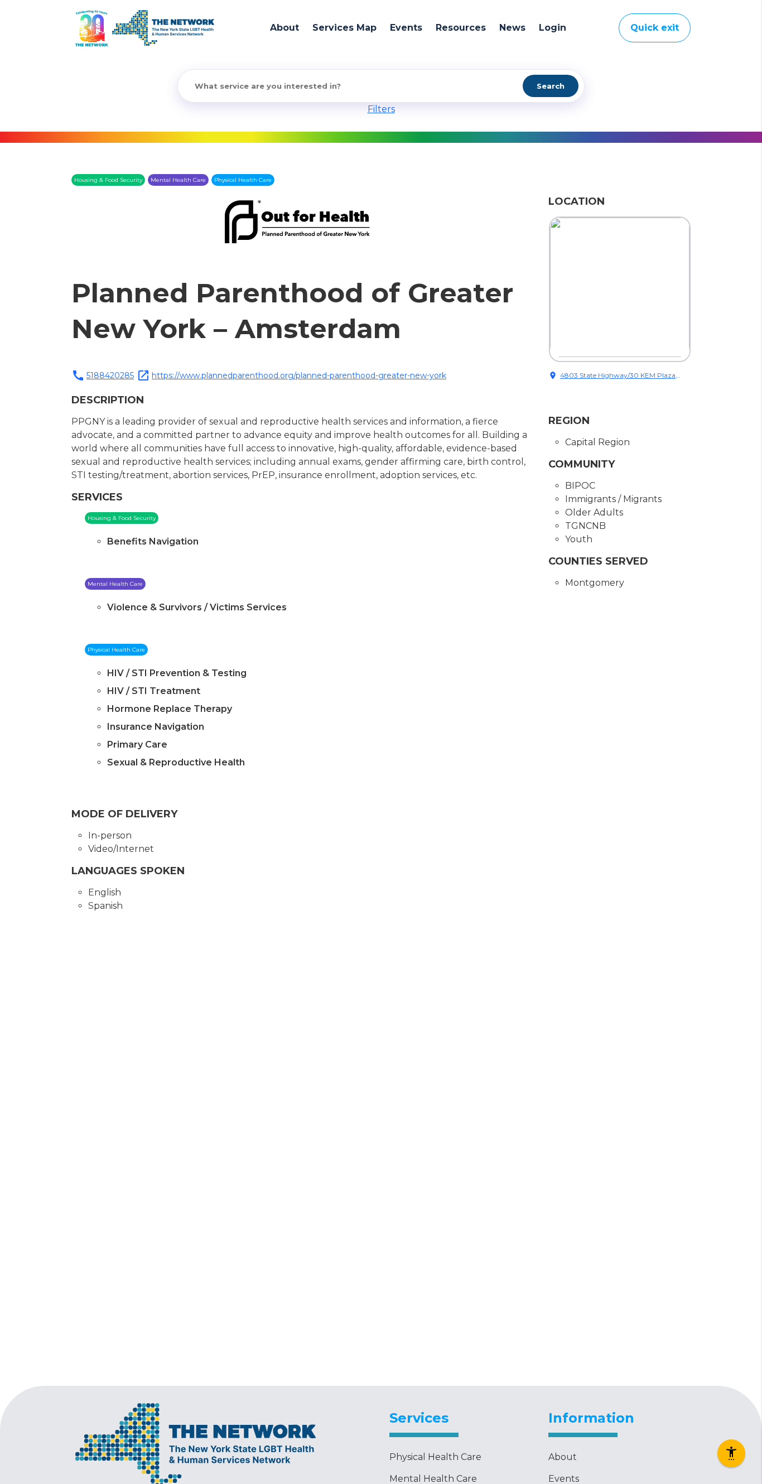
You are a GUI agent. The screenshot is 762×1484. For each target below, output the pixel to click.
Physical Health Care (435, 1457)
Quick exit (654, 27)
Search (551, 85)
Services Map (344, 27)
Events (406, 27)
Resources (461, 27)
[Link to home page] (163, 27)
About (284, 27)
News (512, 27)
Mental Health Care (433, 1478)
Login (552, 27)
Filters (381, 109)
